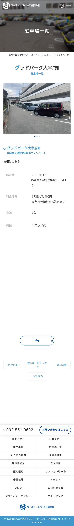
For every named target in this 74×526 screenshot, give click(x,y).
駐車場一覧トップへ (37, 365)
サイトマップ (55, 496)
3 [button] (39, 136)
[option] (37, 108)
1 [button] (34, 136)
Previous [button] (7, 109)
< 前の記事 (12, 364)
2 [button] (37, 136)
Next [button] (67, 109)
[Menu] (69, 5)
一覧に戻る (37, 376)
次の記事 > (62, 364)
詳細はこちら (11, 161)
